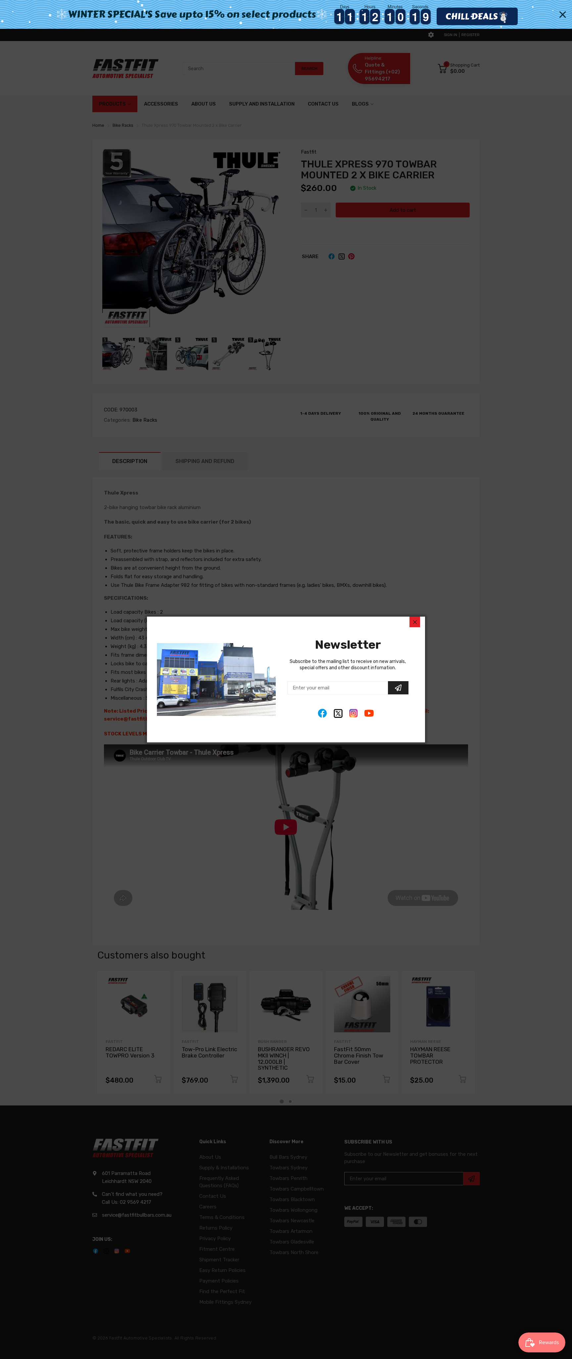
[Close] (414, 622)
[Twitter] (338, 713)
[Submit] (398, 687)
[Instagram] (353, 713)
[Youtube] (369, 713)
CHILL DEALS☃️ (477, 16)
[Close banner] (562, 14)
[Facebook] (322, 713)
